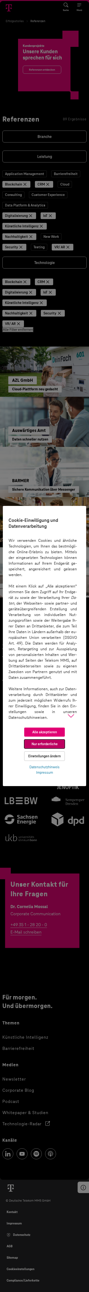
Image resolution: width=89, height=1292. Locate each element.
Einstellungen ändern (44, 756)
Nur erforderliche (45, 744)
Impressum (44, 772)
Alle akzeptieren (44, 732)
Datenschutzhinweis (44, 767)
